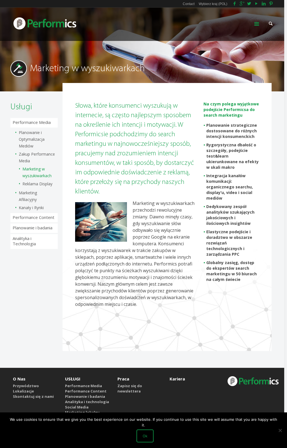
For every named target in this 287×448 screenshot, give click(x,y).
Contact (189, 4)
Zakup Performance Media (37, 157)
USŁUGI (72, 379)
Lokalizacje (23, 391)
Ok (145, 436)
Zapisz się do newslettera (129, 388)
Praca (123, 379)
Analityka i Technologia (24, 241)
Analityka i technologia (87, 401)
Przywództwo (26, 385)
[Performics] (45, 23)
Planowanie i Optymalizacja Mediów (32, 139)
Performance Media (32, 122)
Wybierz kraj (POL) (213, 4)
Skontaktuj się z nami (33, 396)
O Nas (19, 379)
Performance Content (33, 217)
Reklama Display (37, 183)
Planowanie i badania (32, 227)
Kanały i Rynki (31, 207)
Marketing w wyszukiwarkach (37, 172)
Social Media (77, 407)
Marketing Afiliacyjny (28, 196)
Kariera (177, 379)
